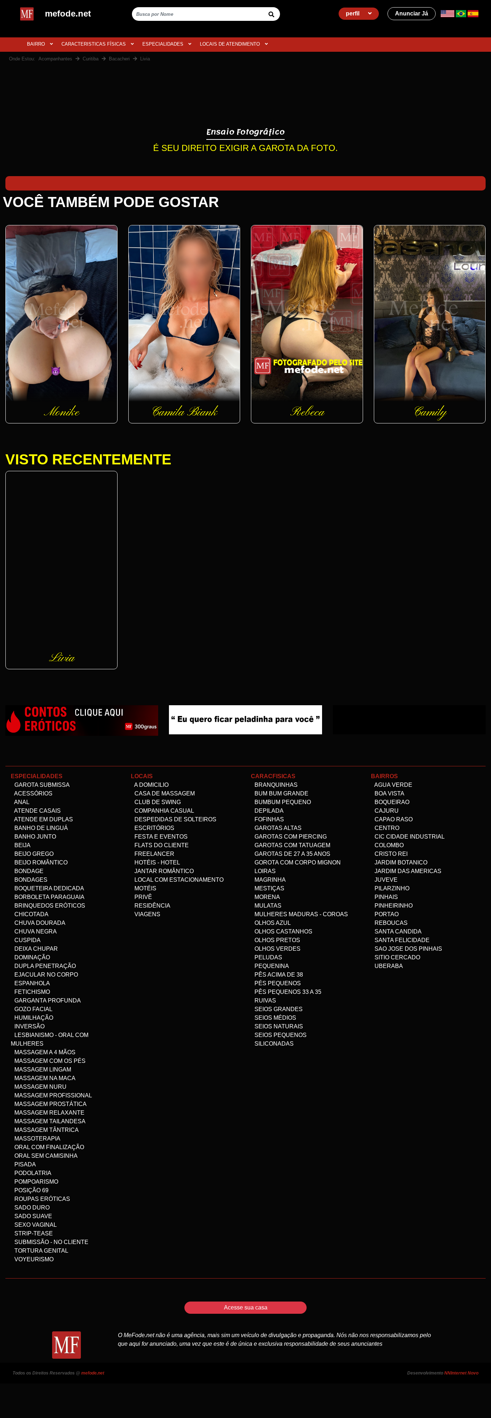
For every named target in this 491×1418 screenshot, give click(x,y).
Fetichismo (31, 992)
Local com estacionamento (178, 880)
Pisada (24, 1164)
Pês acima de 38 (278, 975)
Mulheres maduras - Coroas (300, 914)
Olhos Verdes (276, 949)
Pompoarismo (35, 1182)
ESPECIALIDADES (163, 44)
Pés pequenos (277, 983)
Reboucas (390, 923)
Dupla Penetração (44, 966)
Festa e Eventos (160, 837)
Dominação (31, 957)
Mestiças (268, 888)
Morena (266, 897)
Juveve (385, 880)
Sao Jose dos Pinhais (407, 949)
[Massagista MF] (245, 719)
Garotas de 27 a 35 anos (291, 854)
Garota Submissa (41, 785)
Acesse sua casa (245, 1307)
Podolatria (32, 1173)
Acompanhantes (55, 58)
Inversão (29, 1026)
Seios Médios (274, 1018)
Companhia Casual (163, 811)
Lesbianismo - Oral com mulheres (49, 1039)
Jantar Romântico (163, 871)
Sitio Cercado (396, 957)
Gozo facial (32, 1009)
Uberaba (388, 966)
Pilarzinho (391, 888)
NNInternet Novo (461, 1373)
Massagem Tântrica (46, 1130)
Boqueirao (391, 802)
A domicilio (151, 785)
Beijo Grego (33, 854)
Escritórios (153, 828)
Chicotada (31, 914)
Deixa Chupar (35, 949)
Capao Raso (393, 819)
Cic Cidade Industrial (409, 837)
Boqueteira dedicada (48, 888)
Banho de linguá (40, 828)
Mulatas (267, 906)
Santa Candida (397, 931)
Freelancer (153, 854)
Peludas (267, 957)
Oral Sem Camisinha (45, 1156)
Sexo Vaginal (35, 1225)
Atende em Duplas (43, 819)
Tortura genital (40, 1251)
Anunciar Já (411, 13)
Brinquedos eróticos (49, 906)
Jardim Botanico (400, 862)
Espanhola (31, 983)
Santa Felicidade (401, 940)
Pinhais (385, 897)
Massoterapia (36, 1138)
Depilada (268, 811)
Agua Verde (392, 785)
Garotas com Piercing (290, 837)
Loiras (264, 871)
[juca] (409, 719)
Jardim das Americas (407, 871)
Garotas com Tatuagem (291, 845)
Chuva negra (35, 931)
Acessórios (32, 793)
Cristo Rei (390, 854)
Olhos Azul (272, 923)
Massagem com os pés (49, 1061)
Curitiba (90, 58)
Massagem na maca (44, 1078)
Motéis (144, 888)
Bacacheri (119, 58)
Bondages (30, 880)
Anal (21, 802)
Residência (151, 906)
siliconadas (273, 1044)
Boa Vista (388, 793)
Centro (386, 828)
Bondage (28, 871)
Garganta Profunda (47, 1000)
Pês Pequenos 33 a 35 (287, 992)
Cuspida (27, 940)
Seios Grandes (278, 1009)
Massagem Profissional (52, 1095)
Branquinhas (275, 785)
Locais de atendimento (230, 44)
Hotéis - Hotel (156, 862)
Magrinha (269, 880)
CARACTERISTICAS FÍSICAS (94, 44)
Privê (142, 897)
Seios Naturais (278, 1026)
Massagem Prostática (50, 1104)
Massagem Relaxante (48, 1113)
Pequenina (271, 966)
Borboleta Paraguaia (48, 897)
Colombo (388, 845)
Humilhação (33, 1018)
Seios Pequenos (280, 1035)
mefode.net (92, 1373)
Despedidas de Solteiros (174, 819)
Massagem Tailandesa (49, 1121)
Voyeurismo (33, 1259)
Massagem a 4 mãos (44, 1052)
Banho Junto (34, 837)
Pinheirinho (393, 906)
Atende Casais (37, 811)
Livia (145, 58)
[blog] (81, 720)
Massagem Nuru (39, 1087)
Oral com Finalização (48, 1147)
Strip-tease (33, 1233)
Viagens (146, 914)
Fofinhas (268, 819)
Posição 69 (31, 1190)
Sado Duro (31, 1207)
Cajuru (386, 811)
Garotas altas (277, 828)
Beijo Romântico (40, 862)
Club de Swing (157, 802)
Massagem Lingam (42, 1069)
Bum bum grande (280, 793)
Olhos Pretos (276, 940)
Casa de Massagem (164, 793)
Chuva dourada (39, 923)
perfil (353, 13)
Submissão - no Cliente (50, 1242)
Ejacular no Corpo (45, 975)
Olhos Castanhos (282, 931)
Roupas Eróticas (41, 1199)
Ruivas (264, 1000)
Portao (386, 914)
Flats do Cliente (161, 845)
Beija (22, 845)
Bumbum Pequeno (282, 802)
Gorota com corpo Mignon (297, 862)
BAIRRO (36, 44)
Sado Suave (32, 1216)
